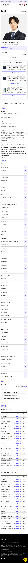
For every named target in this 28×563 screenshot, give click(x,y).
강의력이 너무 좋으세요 (5, 463)
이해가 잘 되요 (4, 423)
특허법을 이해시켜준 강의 (6, 426)
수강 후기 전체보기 (23, 473)
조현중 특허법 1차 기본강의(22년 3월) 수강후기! (7, 455)
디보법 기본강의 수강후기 (6, 518)
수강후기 (21, 103)
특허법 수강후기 (4, 513)
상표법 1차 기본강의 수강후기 (6, 523)
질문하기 (25, 386)
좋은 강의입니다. (4, 416)
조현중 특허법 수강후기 (5, 431)
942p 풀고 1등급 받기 (5, 501)
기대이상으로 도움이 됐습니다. (7, 465)
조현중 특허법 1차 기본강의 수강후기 (7, 460)
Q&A (16, 103)
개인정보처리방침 (13, 542)
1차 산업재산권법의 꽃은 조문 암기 (7, 489)
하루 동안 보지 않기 (22, 1)
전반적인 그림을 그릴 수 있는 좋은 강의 (7, 436)
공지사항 (2, 542)
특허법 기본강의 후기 (5, 443)
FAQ (5, 542)
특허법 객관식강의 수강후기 (6, 521)
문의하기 (14, 57)
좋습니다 (3, 418)
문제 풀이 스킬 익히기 (5, 491)
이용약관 (18, 542)
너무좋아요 (3, 428)
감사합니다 (3, 479)
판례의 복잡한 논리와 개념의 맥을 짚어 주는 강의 (7, 516)
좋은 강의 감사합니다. (5, 438)
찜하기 (25, 54)
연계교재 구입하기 (13, 72)
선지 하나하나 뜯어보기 (5, 486)
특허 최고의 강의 (4, 481)
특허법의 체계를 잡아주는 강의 (7, 528)
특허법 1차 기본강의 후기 (6, 526)
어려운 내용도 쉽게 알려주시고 (7, 458)
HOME (22, 11)
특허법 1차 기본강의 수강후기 (6, 448)
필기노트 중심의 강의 (5, 450)
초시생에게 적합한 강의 (5, 445)
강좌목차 (11, 103)
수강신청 (25, 11)
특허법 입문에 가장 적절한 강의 (7, 506)
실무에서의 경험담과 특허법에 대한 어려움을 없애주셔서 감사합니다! (7, 421)
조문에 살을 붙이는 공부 (5, 496)
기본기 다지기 (4, 503)
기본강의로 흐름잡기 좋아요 (6, 433)
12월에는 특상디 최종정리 (6, 484)
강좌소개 (6, 103)
